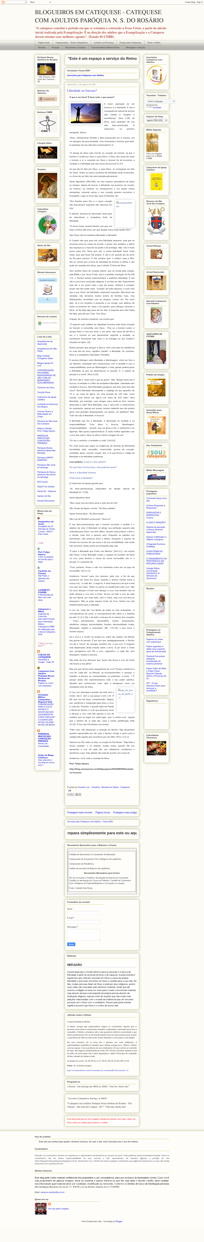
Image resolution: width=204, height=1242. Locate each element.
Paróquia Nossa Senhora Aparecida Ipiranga (46, 450)
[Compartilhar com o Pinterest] (79, 794)
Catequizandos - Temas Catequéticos (72, 43)
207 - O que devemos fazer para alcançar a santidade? (155, 687)
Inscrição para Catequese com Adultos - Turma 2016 (90, 821)
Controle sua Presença (104, 43)
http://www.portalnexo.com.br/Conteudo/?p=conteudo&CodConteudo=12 (97, 1070)
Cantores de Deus (46, 387)
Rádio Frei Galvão (46, 486)
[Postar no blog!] (71, 794)
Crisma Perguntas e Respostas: (155, 506)
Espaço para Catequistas (130, 43)
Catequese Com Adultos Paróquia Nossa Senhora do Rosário (46, 676)
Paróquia (55, 47)
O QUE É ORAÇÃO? (156, 522)
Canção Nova (43, 392)
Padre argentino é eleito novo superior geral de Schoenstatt (156, 649)
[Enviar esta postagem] (69, 790)
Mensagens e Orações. (136, 47)
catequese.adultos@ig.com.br (52, 1192)
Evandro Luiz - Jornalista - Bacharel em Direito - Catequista (104, 787)
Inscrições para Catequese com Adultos (85, 75)
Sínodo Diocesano (46, 501)
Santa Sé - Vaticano (46, 491)
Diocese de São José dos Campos (47, 422)
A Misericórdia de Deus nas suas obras (45, 597)
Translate (156, 107)
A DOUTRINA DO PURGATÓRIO (154, 552)
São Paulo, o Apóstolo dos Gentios (43, 578)
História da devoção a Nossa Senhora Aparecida (155, 529)
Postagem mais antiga (125, 812)
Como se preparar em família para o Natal (45, 559)
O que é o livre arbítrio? (95, 462)
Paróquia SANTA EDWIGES (45, 458)
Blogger (119, 1221)
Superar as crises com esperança (154, 640)
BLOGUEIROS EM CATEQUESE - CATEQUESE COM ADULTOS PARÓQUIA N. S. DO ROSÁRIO (99, 16)
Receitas (42, 47)
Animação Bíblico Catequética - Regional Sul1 (45, 698)
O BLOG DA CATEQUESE (44, 656)
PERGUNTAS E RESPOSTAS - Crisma (153, 515)
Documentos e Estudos (75, 47)
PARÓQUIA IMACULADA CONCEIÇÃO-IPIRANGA (44, 439)
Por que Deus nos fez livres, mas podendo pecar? (93, 467)
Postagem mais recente (79, 812)
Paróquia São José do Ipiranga (46, 466)
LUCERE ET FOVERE (44, 591)
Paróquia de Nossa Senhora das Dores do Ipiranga (46, 474)
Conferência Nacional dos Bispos (47, 405)
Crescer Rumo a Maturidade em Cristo (45, 414)
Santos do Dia (44, 496)
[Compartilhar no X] (74, 794)
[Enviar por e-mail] (68, 794)
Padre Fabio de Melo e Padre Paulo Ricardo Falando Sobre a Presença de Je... (156, 673)
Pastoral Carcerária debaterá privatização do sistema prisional (155, 660)
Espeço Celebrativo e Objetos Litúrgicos (156, 538)
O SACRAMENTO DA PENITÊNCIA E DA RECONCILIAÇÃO (156, 561)
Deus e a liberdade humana (82, 472)
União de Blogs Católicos (46, 756)
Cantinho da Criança (44, 572)
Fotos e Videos (154, 43)
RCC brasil (42, 482)
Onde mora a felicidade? (81, 478)
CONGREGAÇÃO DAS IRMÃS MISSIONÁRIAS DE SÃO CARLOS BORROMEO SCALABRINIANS (46, 376)
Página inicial (44, 43)
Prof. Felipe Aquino (44, 553)
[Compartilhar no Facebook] (77, 794)
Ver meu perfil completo (58, 1209)
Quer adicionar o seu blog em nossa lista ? (46, 762)
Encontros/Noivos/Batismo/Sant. (106, 47)
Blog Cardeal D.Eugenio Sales (45, 357)
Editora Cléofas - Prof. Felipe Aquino (46, 429)
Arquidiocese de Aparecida (45, 342)
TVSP (40, 543)
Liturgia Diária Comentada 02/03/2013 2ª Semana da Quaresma (153, 573)
